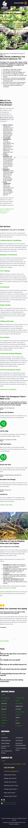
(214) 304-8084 (19, 3)
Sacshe (3, 723)
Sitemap (5, 822)
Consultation (4, 738)
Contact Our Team (6, 505)
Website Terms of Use (20, 822)
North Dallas (19, 703)
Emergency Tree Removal (5, 747)
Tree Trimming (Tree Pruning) (6, 752)
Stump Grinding (5, 743)
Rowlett (3, 715)
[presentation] (13, 639)
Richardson (4, 720)
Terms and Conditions (14, 824)
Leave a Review (4, 641)
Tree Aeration (19, 741)
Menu (25, 3)
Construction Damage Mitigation (21, 744)
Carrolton (18, 715)
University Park (20, 698)
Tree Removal (19, 738)
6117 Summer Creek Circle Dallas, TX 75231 (15, 764)
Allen (17, 720)
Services (5, 732)
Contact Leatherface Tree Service (9, 592)
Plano (2, 726)
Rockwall (3, 717)
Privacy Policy (10, 822)
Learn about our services (8, 390)
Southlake (18, 726)
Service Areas (8, 692)
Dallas (17, 701)
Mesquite (4, 706)
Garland (3, 712)
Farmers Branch (20, 712)
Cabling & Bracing (5, 741)
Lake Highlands (5, 698)
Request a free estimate (7, 46)
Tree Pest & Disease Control (21, 749)
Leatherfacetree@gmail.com (11, 771)
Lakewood (4, 701)
